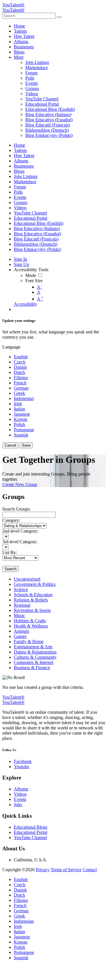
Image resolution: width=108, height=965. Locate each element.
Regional (22, 605)
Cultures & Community (35, 657)
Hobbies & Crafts (30, 620)
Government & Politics (35, 584)
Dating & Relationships (35, 652)
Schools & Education (33, 594)
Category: (11, 520)
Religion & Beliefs (31, 599)
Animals (21, 631)
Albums (21, 788)
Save (26, 445)
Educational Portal (30, 832)
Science (21, 589)
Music (19, 615)
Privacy (43, 869)
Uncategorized (27, 579)
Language (11, 346)
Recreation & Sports (32, 610)
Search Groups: (16, 509)
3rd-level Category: (19, 541)
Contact (90, 869)
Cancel (10, 445)
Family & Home (28, 641)
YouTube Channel (30, 837)
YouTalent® (13, 4)
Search (10, 569)
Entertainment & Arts (33, 646)
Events (20, 799)
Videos (20, 794)
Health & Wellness (31, 625)
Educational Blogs (30, 827)
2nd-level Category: (20, 531)
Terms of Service (66, 869)
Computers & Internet (33, 662)
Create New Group (19, 484)
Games (20, 636)
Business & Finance (32, 667)
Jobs (18, 804)
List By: (9, 552)
